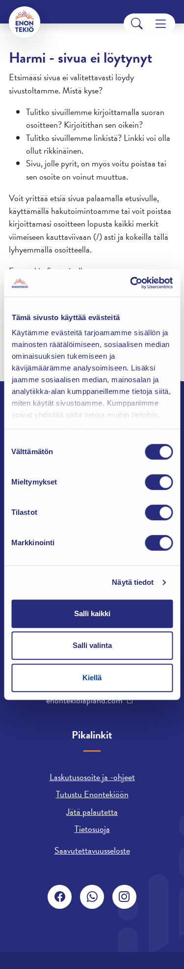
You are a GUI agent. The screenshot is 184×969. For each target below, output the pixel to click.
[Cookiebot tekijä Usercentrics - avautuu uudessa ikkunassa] (131, 283)
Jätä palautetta (92, 811)
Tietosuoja (92, 828)
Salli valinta (92, 645)
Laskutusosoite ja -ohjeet (92, 777)
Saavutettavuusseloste (92, 850)
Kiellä (92, 677)
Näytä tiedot (133, 582)
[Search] (137, 24)
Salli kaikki (92, 613)
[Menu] (160, 24)
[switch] (159, 482)
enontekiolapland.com (84, 700)
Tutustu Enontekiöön (92, 794)
